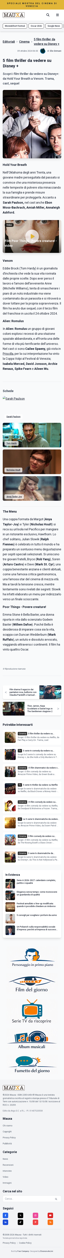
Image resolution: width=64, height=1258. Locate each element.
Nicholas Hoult (13, 470)
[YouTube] (50, 1215)
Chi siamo (7, 1125)
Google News (54, 26)
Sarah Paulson (13, 416)
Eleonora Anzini (46, 1251)
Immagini (7, 1183)
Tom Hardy (11, 443)
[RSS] (50, 1222)
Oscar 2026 (36, 26)
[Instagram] (35, 1215)
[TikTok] (20, 1222)
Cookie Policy (25, 1243)
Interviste (7, 1171)
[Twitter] (20, 1215)
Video (5, 1177)
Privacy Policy (9, 1137)
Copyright (7, 1131)
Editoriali (9, 41)
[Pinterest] (35, 1222)
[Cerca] (48, 15)
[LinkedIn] (5, 1222)
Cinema (24, 41)
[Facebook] (5, 1215)
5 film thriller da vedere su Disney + (46, 41)
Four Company (23, 1251)
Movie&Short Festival (15, 26)
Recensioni (8, 1165)
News (5, 1159)
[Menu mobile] (57, 15)
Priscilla (8, 353)
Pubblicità (7, 1143)
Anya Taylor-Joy (14, 496)
